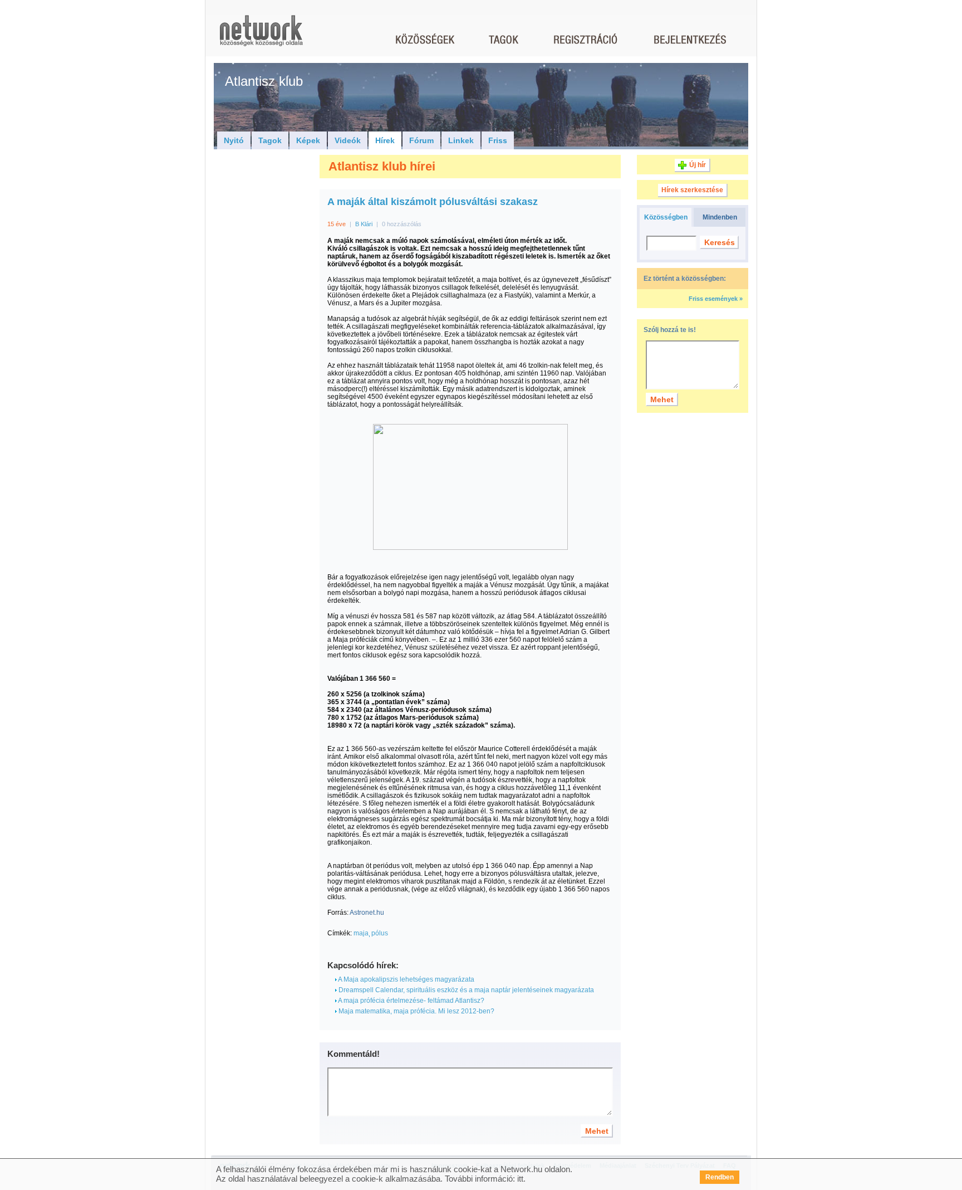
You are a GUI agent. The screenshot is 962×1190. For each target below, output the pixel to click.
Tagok (270, 140)
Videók (348, 140)
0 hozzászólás (401, 224)
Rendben (719, 1177)
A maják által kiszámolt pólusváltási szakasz (432, 201)
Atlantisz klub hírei (381, 166)
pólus (379, 933)
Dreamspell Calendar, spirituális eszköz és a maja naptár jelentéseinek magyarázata (465, 990)
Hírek (385, 140)
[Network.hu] (261, 36)
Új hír (697, 165)
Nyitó (234, 140)
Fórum (421, 140)
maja (361, 933)
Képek (308, 140)
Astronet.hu (367, 912)
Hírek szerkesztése (692, 190)
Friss (497, 140)
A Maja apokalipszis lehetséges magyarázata (405, 979)
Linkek (461, 140)
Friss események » (716, 298)
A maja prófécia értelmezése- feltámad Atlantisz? (410, 1000)
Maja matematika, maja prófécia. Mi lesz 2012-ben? (415, 1011)
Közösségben (666, 217)
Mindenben (720, 217)
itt (520, 1178)
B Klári (363, 224)
